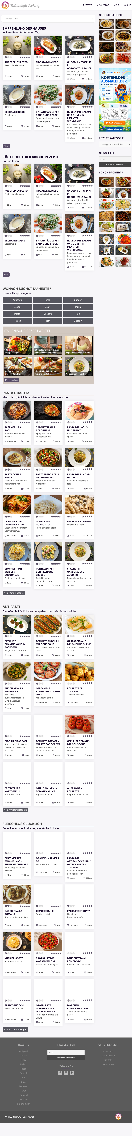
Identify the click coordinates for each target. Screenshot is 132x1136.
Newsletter (108, 1064)
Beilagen (23, 1086)
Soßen (17, 307)
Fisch (47, 321)
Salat (47, 307)
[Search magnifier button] (92, 19)
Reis (78, 314)
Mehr (116, 5)
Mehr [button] (6, 146)
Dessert (78, 321)
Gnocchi (47, 314)
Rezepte (87, 5)
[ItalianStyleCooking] (20, 5)
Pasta (17, 314)
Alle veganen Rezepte (15, 1029)
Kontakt (108, 1060)
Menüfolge (103, 5)
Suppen (78, 300)
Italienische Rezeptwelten (28, 331)
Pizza (78, 307)
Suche (127, 5)
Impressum (108, 1051)
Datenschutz (108, 1055)
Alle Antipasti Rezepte (15, 810)
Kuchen (24, 1099)
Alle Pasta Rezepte (14, 593)
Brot (48, 300)
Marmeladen (23, 1104)
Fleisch (17, 321)
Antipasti (17, 300)
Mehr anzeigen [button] (11, 380)
